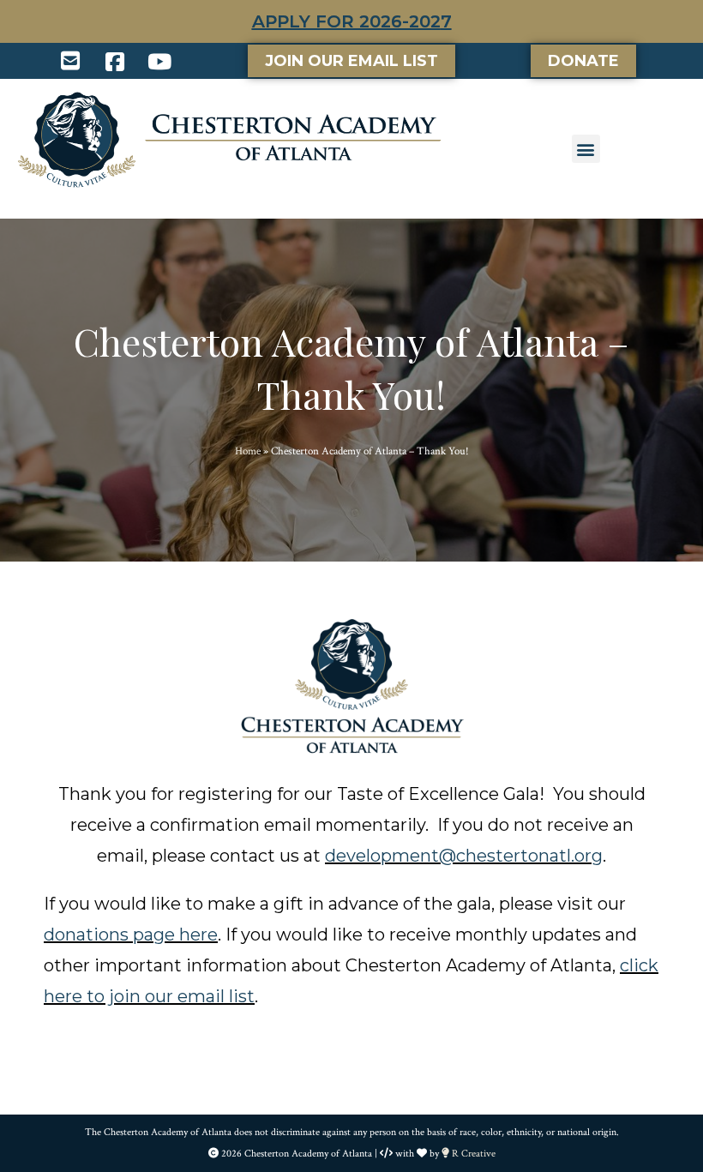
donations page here (131, 934)
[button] (586, 149)
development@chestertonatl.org (464, 855)
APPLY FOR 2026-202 (346, 21)
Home (248, 451)
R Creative (472, 1153)
